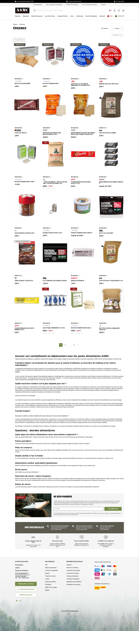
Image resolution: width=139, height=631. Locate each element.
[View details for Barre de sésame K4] (83, 253)
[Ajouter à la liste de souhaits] (37, 46)
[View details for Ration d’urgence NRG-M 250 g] (83, 300)
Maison (15, 24)
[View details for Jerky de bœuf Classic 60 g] (27, 253)
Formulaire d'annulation (73, 579)
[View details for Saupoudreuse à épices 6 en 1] (27, 205)
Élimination (48, 584)
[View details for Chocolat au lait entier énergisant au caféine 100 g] (83, 56)
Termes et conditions (72, 567)
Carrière (17, 567)
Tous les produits (19, 39)
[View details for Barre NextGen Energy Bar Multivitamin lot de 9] (55, 105)
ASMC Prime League (72, 4)
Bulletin (47, 590)
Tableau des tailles (50, 581)
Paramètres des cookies (73, 584)
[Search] (34, 10)
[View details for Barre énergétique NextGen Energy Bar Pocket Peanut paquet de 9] (83, 105)
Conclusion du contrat (73, 573)
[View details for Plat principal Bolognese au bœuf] (55, 253)
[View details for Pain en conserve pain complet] (83, 205)
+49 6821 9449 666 (20, 576)
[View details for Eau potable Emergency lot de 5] (55, 300)
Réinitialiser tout (117, 35)
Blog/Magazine (38, 4)
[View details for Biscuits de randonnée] (27, 56)
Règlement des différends (74, 581)
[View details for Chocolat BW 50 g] (27, 105)
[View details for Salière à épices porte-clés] (55, 205)
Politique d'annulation (73, 576)
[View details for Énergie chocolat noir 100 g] (111, 56)
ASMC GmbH (74, 611)
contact (103, 4)
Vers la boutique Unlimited (89, 4)
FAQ (46, 565)
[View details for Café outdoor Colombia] (111, 105)
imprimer (69, 565)
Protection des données (73, 570)
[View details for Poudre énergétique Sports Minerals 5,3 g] (27, 300)
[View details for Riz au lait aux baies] (111, 205)
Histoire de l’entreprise (21, 570)
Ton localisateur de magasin (54, 4)
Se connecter (113, 509)
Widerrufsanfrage (25, 595)
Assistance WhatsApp (27, 589)
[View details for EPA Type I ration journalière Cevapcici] (111, 300)
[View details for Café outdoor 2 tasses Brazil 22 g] (111, 253)
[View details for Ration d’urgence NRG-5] (55, 56)
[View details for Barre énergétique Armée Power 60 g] (111, 154)
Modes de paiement (50, 567)
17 (73, 345)
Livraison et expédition (51, 570)
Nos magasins (19, 565)
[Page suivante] (78, 345)
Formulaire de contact (26, 584)
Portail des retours (50, 576)
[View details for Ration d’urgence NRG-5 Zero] (27, 154)
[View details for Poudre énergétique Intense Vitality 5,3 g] (83, 154)
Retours (47, 573)
